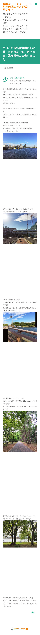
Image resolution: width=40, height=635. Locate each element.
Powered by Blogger (21, 629)
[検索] (30, 4)
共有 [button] (33, 612)
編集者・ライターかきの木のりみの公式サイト (15, 6)
